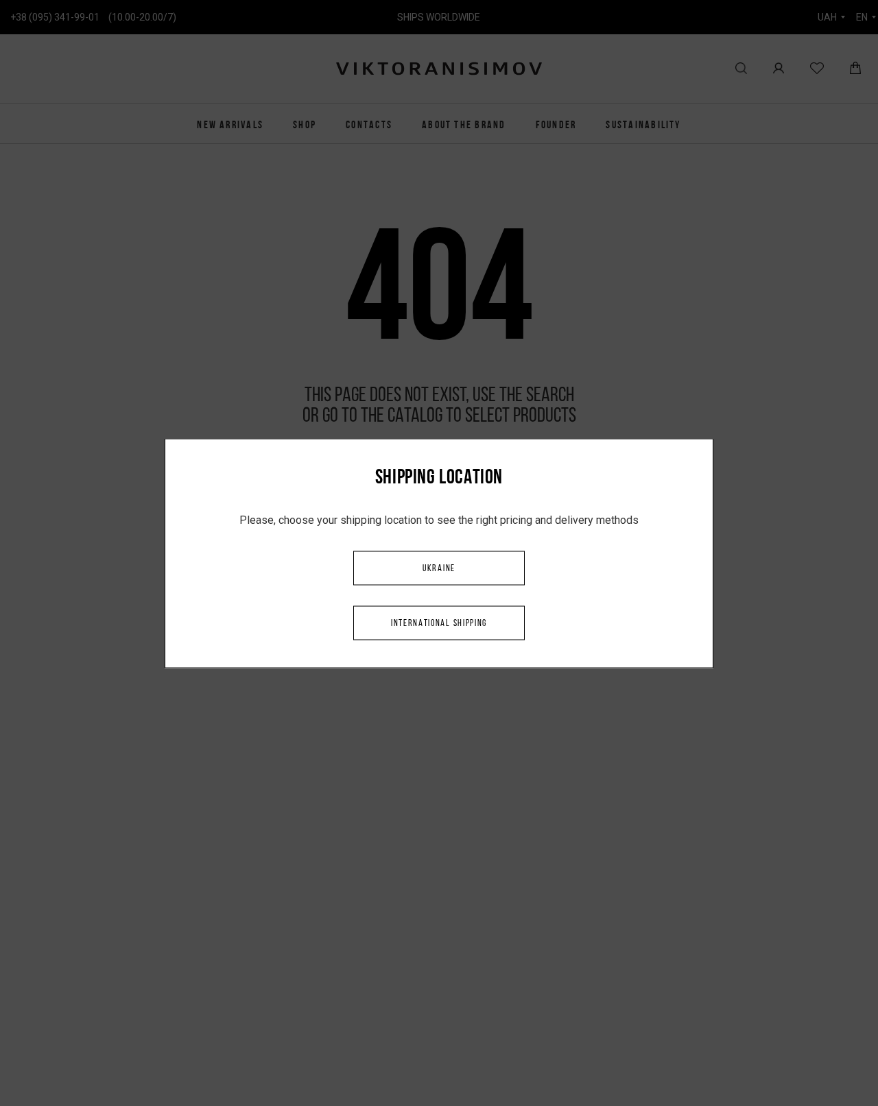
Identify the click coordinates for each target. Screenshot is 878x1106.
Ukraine (439, 568)
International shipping (439, 623)
